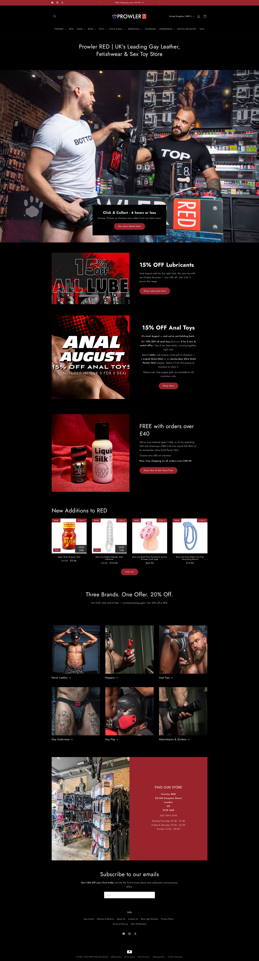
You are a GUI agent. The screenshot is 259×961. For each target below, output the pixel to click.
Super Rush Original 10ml (69, 557)
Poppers (110, 677)
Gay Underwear (61, 739)
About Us (121, 919)
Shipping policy (159, 957)
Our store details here (129, 226)
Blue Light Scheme (149, 919)
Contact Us (133, 919)
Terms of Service (120, 923)
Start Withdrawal (138, 923)
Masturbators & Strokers (173, 739)
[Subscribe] (152, 895)
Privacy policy (129, 957)
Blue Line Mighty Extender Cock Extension (109, 558)
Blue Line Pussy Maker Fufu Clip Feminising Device (190, 558)
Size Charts (89, 919)
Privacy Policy (167, 919)
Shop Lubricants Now (155, 290)
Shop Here (168, 385)
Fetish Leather (60, 677)
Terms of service (144, 957)
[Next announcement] (160, 2)
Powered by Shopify (100, 957)
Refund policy (116, 957)
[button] (55, 16)
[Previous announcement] (99, 2)
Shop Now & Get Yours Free (158, 470)
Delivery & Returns (105, 919)
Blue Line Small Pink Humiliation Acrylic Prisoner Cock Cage (149, 558)
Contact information (175, 957)
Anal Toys (164, 677)
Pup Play (110, 739)
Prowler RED (88, 957)
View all (129, 571)
